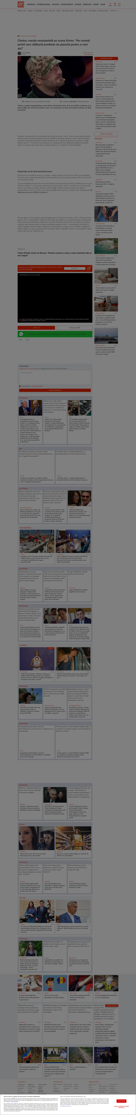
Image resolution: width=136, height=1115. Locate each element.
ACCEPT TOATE (121, 1101)
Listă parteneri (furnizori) (65, 1106)
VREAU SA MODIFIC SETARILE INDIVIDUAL (121, 1107)
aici (25, 1107)
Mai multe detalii (14, 1101)
